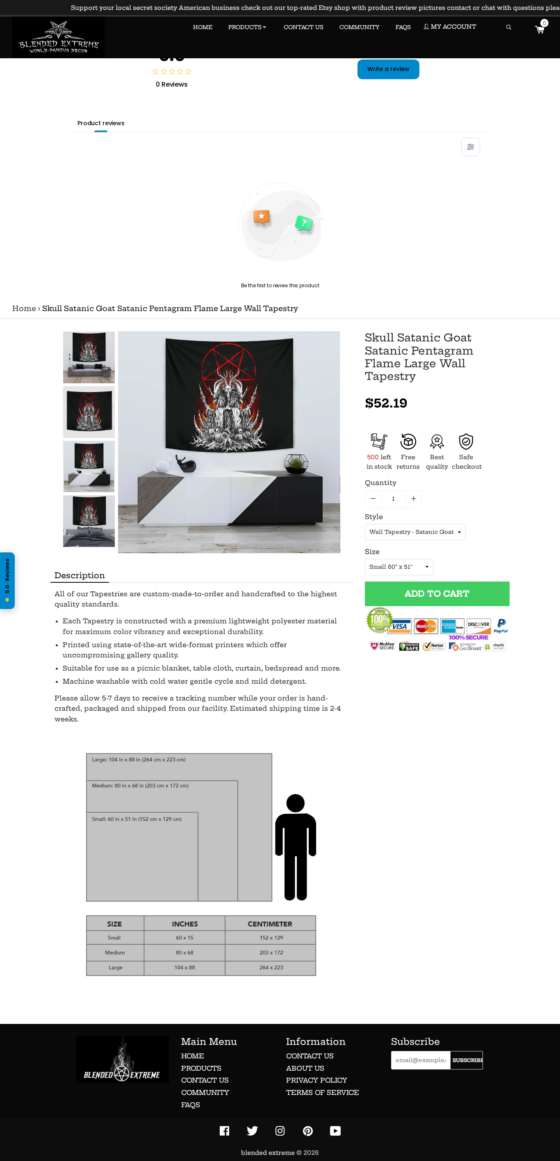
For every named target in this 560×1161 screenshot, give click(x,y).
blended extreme (268, 1152)
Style (374, 517)
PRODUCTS (245, 27)
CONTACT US (303, 27)
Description (80, 575)
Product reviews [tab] (101, 123)
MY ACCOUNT (452, 26)
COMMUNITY (359, 27)
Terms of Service (322, 1092)
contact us (310, 1056)
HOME (202, 27)
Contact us (205, 1080)
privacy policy (316, 1080)
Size (372, 551)
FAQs (190, 1105)
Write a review (388, 69)
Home (24, 308)
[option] (89, 357)
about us (305, 1068)
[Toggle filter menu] (470, 146)
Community (205, 1092)
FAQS (403, 27)
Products (201, 1068)
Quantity (380, 483)
